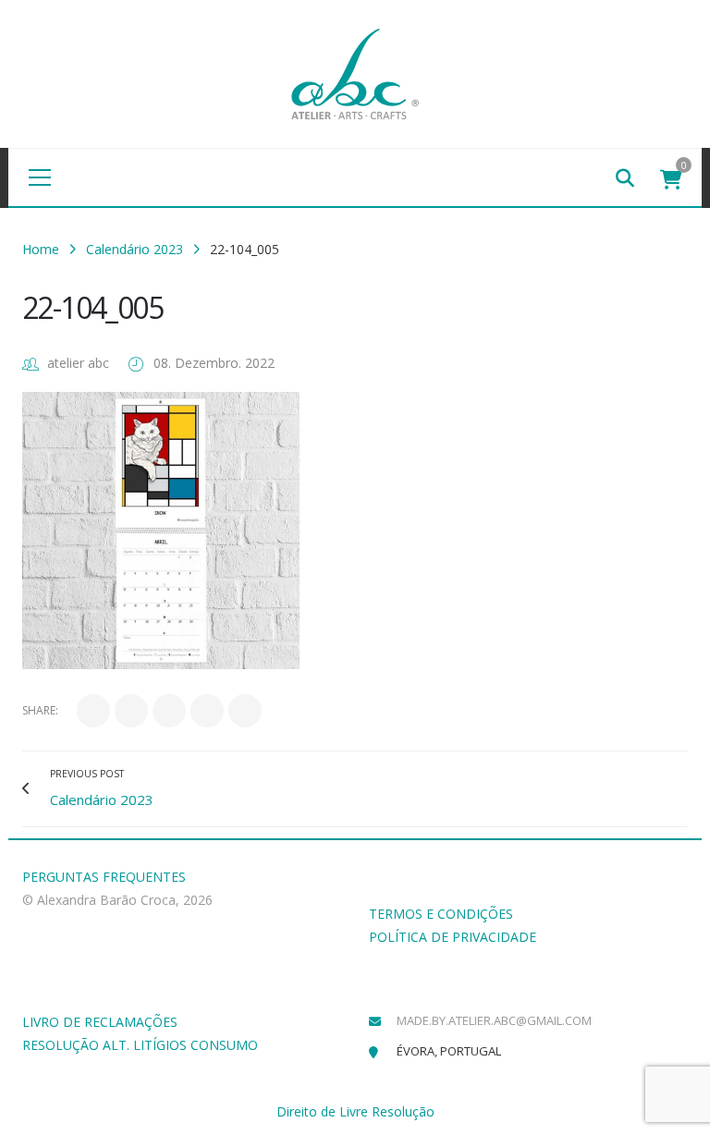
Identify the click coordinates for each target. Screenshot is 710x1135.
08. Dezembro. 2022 (214, 363)
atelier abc (78, 363)
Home (40, 249)
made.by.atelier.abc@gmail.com (494, 1020)
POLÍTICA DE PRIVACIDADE (452, 937)
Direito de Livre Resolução (355, 1111)
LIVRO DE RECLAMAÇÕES (100, 1022)
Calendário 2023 (134, 249)
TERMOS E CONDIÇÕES (441, 913)
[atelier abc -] (355, 72)
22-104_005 (92, 307)
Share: (40, 710)
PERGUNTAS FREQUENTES (104, 876)
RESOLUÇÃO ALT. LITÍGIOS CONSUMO (140, 1045)
